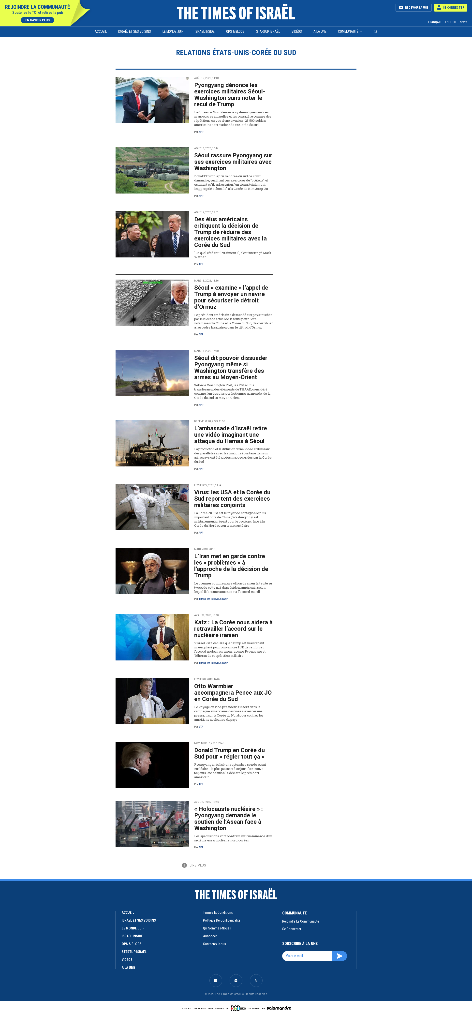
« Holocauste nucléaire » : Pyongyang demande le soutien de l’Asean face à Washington (228, 819)
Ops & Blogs (235, 31)
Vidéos (297, 31)
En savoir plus (37, 20)
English (450, 22)
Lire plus (198, 865)
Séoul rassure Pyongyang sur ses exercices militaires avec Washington (233, 162)
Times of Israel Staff (213, 599)
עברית (463, 22)
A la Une (319, 31)
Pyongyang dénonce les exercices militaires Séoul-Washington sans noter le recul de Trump (229, 95)
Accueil (101, 31)
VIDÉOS (127, 960)
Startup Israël (268, 31)
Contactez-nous (214, 944)
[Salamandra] (279, 1008)
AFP (201, 132)
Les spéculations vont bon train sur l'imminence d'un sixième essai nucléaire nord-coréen (233, 838)
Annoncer (210, 936)
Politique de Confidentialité (221, 920)
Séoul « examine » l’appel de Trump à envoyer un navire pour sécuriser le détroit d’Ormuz (231, 297)
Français (434, 22)
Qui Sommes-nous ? (217, 928)
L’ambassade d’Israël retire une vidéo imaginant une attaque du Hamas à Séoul (230, 435)
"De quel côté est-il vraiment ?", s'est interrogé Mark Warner (232, 255)
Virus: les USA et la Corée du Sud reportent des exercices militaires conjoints (232, 498)
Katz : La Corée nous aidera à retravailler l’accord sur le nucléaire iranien (233, 629)
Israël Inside (205, 31)
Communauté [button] (348, 31)
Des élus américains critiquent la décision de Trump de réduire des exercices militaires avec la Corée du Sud (230, 232)
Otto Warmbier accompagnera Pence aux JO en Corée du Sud (233, 692)
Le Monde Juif (172, 31)
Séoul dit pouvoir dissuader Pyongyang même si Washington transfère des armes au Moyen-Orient (230, 368)
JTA (201, 726)
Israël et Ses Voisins (134, 31)
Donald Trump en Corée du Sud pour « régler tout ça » (229, 753)
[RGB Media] (239, 1008)
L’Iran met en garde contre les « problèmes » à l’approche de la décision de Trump (231, 566)
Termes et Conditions (218, 912)
